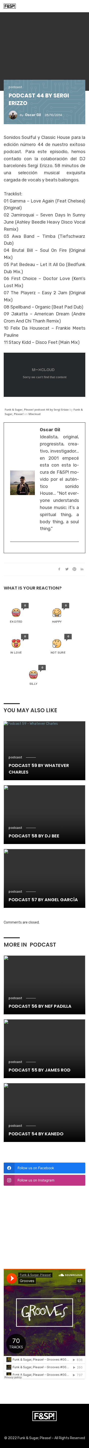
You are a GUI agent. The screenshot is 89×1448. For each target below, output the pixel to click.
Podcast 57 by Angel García (43, 900)
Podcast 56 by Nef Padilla (40, 1006)
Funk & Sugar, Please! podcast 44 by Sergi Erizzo (37, 409)
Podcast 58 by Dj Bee (34, 836)
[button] (16, 613)
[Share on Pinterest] (74, 569)
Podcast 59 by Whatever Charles (39, 768)
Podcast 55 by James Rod (39, 1070)
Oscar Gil (33, 115)
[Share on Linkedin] (82, 569)
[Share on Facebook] (59, 569)
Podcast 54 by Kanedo (36, 1134)
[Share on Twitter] (67, 569)
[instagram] (12, 550)
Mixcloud (34, 414)
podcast (15, 87)
